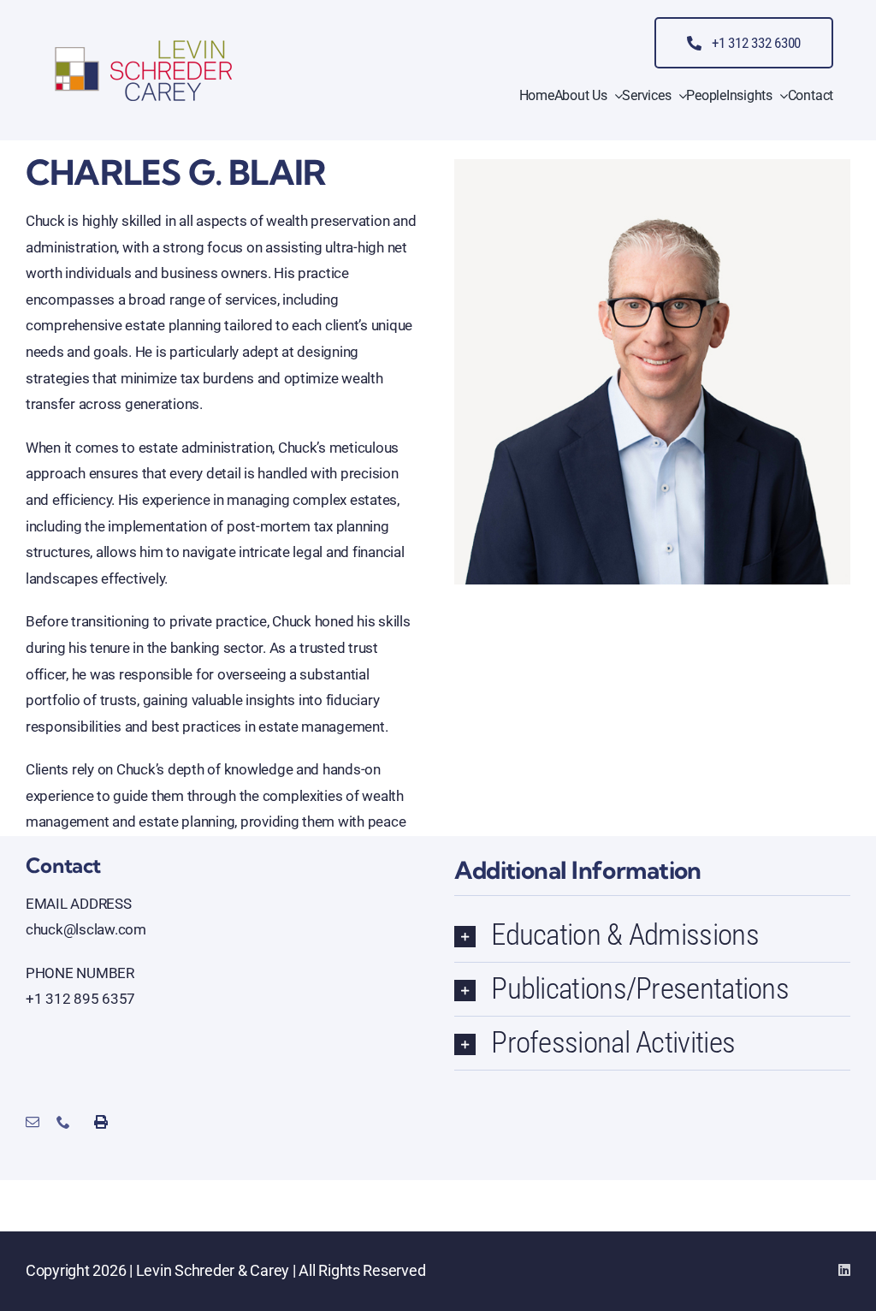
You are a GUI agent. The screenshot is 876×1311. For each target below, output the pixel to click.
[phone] (63, 1122)
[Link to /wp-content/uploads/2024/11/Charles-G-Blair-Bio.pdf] (117, 1122)
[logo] (144, 44)
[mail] (32, 1122)
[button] (652, 935)
